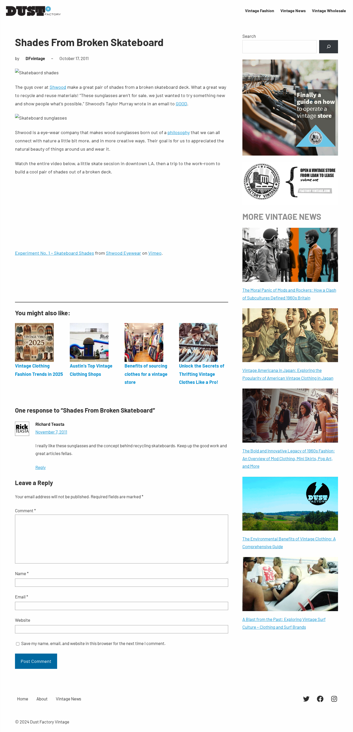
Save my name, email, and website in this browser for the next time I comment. (93, 643)
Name (22, 573)
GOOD (181, 103)
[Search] (328, 46)
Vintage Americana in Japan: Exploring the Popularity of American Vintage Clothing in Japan (287, 374)
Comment (25, 510)
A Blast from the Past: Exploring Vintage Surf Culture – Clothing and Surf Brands (284, 623)
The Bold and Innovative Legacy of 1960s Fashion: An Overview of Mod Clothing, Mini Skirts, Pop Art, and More (288, 458)
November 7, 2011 (51, 431)
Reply (40, 467)
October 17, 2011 (74, 58)
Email (21, 596)
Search (249, 36)
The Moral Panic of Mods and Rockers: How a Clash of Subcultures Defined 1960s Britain (289, 293)
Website (22, 620)
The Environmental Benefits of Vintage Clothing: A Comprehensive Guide (289, 542)
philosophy (178, 132)
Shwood (58, 87)
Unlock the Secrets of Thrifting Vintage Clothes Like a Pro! (201, 374)
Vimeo (155, 253)
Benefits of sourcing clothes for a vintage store (146, 374)
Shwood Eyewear (123, 253)
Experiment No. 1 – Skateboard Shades (54, 253)
